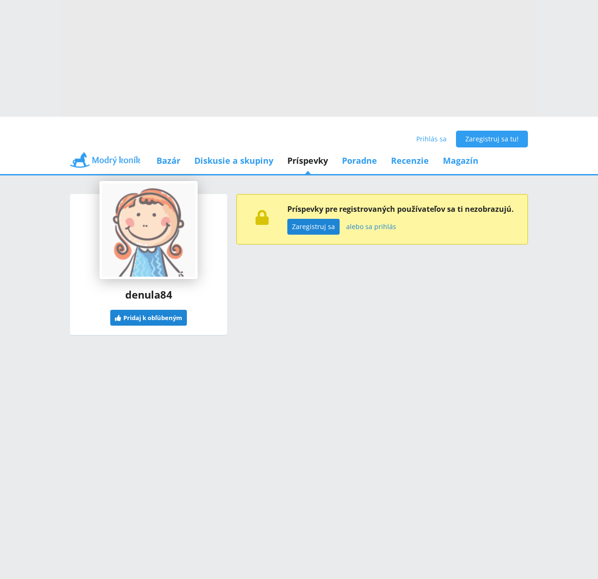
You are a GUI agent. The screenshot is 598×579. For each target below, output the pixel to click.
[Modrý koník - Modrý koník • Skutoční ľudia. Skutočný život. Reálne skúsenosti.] (105, 163)
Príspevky (307, 160)
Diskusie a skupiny (233, 160)
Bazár (168, 160)
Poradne (359, 160)
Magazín (460, 160)
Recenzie (410, 160)
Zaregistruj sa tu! (492, 138)
